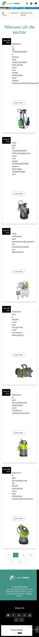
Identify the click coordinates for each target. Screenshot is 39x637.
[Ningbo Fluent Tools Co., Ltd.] (11, 3)
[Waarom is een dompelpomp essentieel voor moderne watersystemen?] (23, 449)
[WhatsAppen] (17, 620)
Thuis (4, 15)
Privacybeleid (17, 630)
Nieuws (14, 13)
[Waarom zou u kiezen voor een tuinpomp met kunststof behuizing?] (23, 371)
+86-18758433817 (20, 587)
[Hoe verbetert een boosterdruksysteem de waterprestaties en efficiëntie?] (23, 288)
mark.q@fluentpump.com (20, 589)
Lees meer (18, 103)
